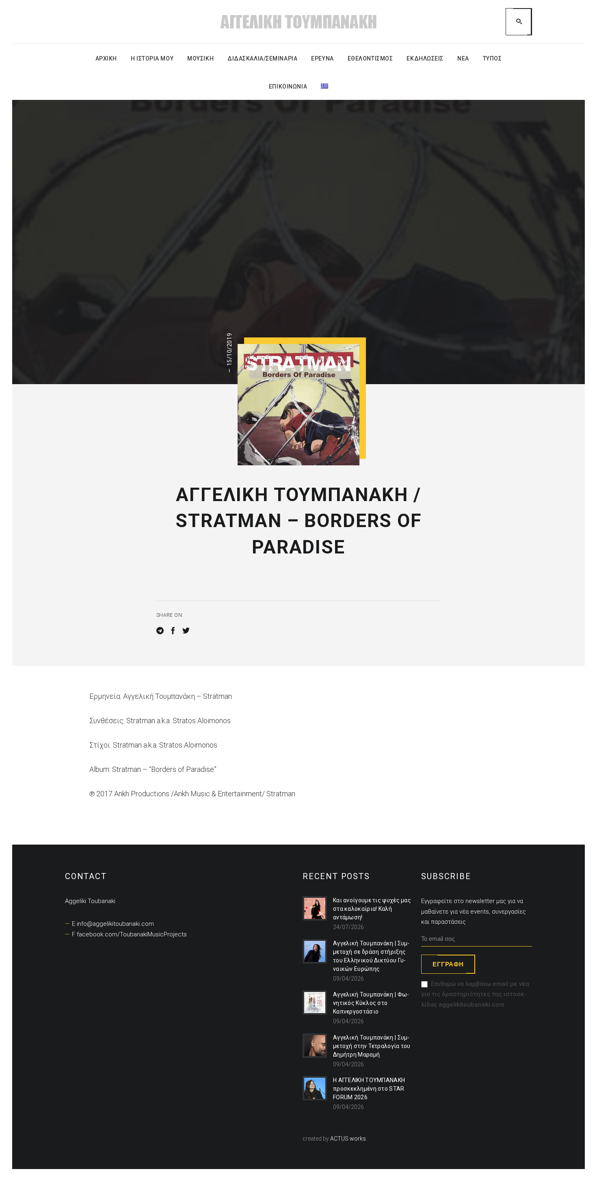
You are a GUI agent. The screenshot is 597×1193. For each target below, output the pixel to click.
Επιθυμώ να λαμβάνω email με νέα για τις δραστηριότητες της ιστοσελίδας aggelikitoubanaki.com (475, 994)
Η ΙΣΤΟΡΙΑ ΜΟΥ (152, 58)
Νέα (463, 58)
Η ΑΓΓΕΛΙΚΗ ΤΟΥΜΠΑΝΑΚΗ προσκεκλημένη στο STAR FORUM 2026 (369, 1088)
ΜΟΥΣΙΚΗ (200, 58)
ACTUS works (348, 1138)
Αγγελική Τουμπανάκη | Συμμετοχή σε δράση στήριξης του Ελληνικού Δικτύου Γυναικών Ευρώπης (371, 956)
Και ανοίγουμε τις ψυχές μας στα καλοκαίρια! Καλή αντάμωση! (372, 909)
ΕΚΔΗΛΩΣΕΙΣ (425, 58)
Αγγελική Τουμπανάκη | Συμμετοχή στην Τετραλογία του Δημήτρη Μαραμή (372, 1046)
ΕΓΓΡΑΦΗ (448, 964)
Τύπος (492, 58)
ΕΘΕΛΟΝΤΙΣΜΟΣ (370, 58)
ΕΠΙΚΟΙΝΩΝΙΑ (288, 86)
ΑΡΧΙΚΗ (106, 58)
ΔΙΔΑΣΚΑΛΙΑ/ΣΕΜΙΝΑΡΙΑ (262, 58)
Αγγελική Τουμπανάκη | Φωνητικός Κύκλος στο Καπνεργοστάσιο (371, 1003)
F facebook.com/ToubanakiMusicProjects (129, 934)
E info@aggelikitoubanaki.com (113, 923)
